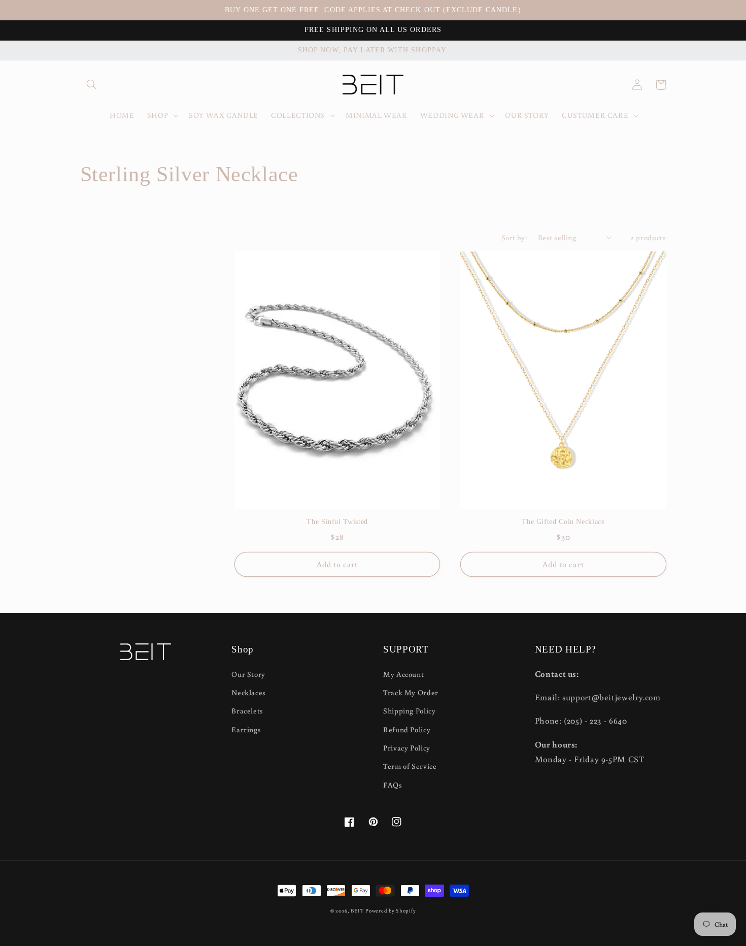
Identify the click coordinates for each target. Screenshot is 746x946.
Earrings (246, 729)
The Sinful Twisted (337, 522)
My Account (403, 674)
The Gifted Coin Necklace (563, 522)
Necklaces (248, 692)
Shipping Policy (409, 710)
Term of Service (409, 766)
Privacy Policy (406, 748)
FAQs (392, 785)
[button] (92, 84)
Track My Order (410, 692)
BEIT (357, 910)
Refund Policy (406, 729)
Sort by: (514, 237)
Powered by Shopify (390, 910)
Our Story (248, 674)
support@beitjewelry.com (611, 697)
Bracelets (247, 710)
